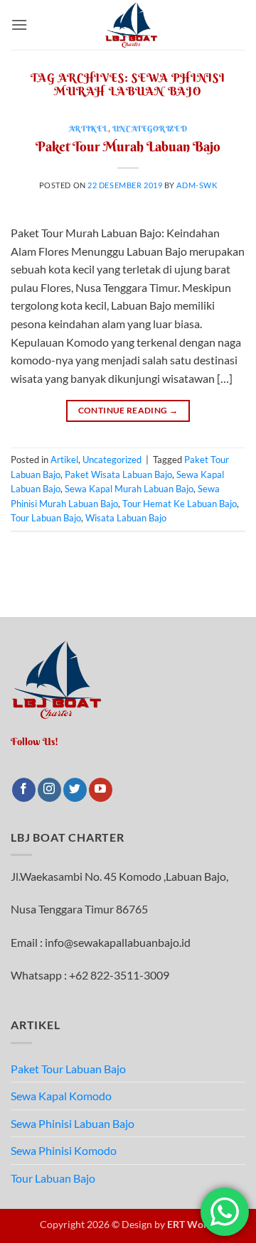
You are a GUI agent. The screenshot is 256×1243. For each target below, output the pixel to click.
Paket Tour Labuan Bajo (68, 1068)
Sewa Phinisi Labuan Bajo (72, 1123)
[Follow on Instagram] (49, 790)
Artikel (88, 129)
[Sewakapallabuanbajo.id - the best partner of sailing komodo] (130, 25)
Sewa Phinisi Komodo (64, 1150)
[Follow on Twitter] (75, 790)
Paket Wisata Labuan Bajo (118, 474)
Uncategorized (149, 129)
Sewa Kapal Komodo (61, 1095)
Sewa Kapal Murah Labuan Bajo (129, 488)
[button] (19, 24)
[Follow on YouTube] (100, 790)
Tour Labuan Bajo (46, 517)
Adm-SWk (196, 185)
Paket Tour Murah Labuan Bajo (128, 146)
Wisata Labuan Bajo (125, 517)
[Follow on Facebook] (24, 790)
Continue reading (128, 410)
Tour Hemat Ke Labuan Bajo (179, 503)
